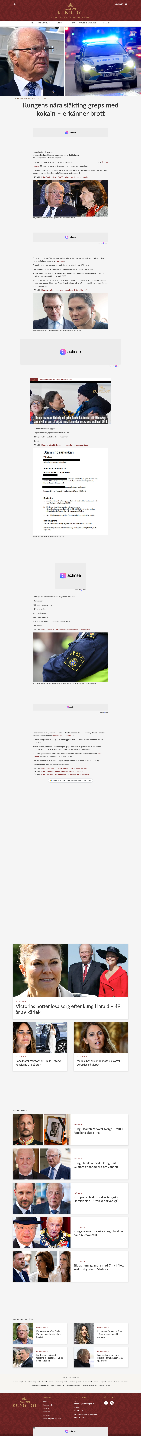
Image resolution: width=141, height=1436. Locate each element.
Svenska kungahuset (21, 98)
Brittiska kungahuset (34, 1382)
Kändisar (71, 23)
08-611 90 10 (78, 1410)
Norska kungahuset (47, 1382)
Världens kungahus (87, 23)
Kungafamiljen (44, 23)
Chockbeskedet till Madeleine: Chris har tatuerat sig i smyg (65, 774)
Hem (32, 23)
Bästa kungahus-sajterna (52, 1418)
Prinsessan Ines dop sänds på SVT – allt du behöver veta (64, 769)
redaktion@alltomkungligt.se (84, 1404)
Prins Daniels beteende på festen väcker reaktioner (62, 771)
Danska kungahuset (61, 1382)
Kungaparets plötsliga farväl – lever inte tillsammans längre (65, 445)
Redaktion (106, 23)
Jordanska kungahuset (120, 1382)
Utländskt (59, 23)
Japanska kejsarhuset (57, 1385)
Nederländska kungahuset (90, 1382)
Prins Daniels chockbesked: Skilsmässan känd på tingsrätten (65, 630)
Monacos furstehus (104, 1385)
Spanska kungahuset (75, 1382)
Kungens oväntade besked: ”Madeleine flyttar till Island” (64, 290)
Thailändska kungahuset (73, 1385)
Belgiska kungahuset (106, 1382)
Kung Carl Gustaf (39, 98)
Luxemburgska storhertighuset (40, 1385)
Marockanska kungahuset (89, 1385)
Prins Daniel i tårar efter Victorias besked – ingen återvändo (65, 177)
